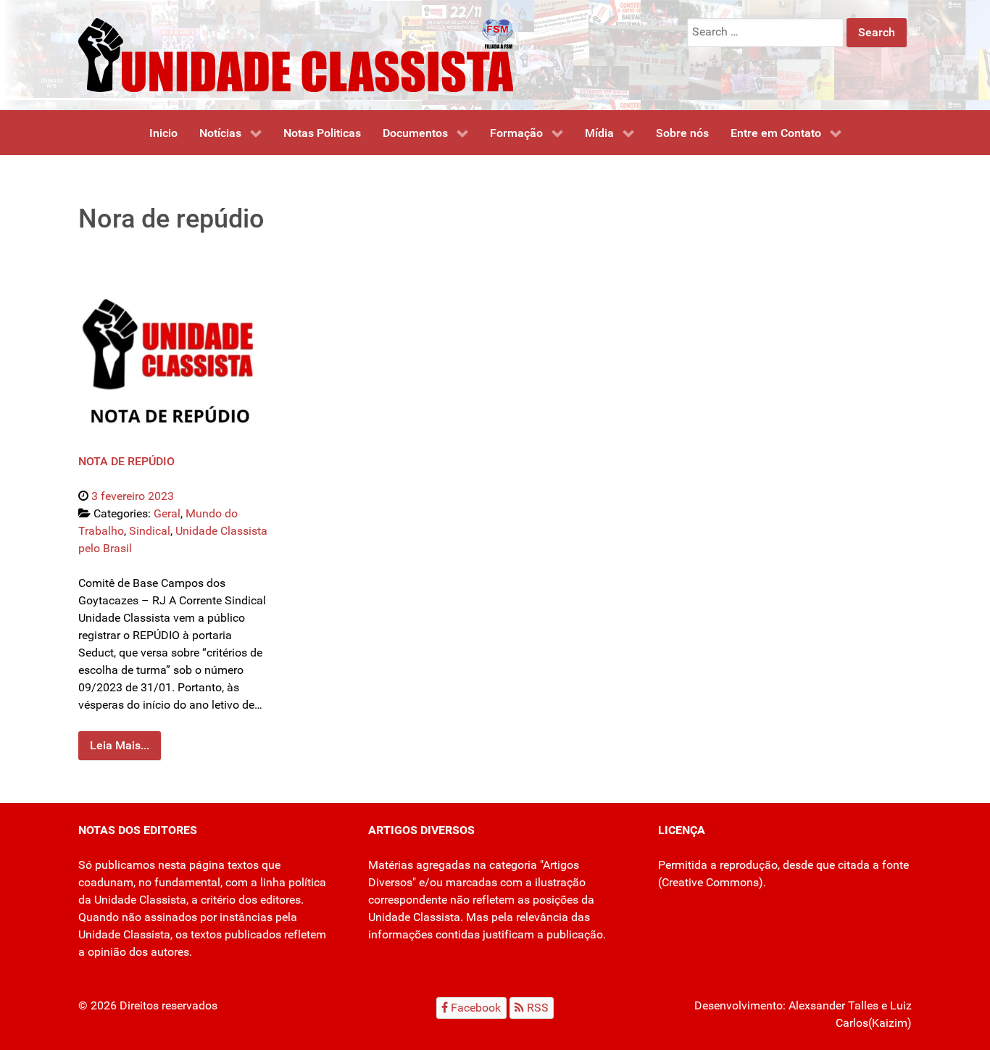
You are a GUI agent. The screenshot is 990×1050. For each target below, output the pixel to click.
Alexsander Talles (833, 1005)
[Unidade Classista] (295, 54)
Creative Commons (710, 882)
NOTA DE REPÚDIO (126, 461)
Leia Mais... (119, 745)
